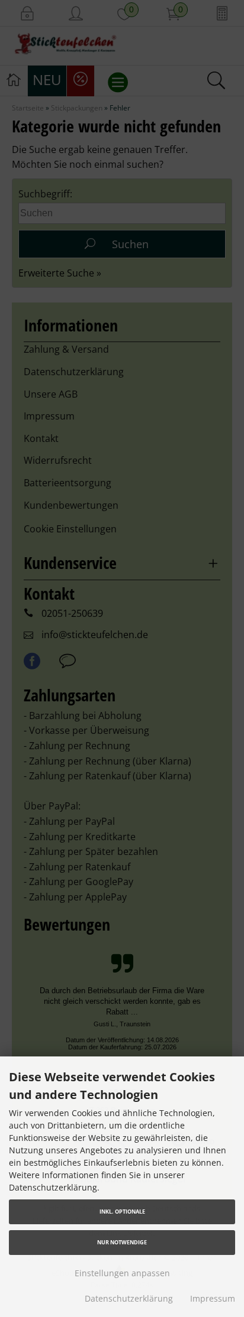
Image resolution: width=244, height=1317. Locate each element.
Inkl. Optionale (122, 1211)
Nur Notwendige (122, 1242)
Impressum (212, 1298)
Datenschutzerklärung (129, 1298)
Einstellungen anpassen (122, 1273)
